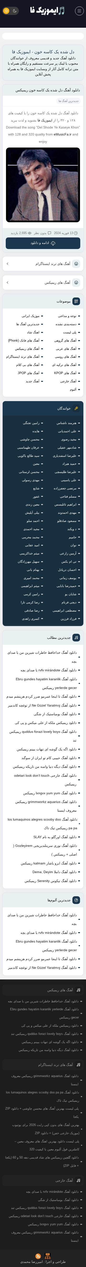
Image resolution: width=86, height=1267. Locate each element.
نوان (73, 545)
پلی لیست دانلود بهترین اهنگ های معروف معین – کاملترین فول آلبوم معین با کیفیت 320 (47, 1145)
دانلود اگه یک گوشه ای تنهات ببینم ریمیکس (46, 749)
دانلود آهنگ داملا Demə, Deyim (54, 872)
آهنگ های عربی (66, 348)
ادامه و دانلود (40, 243)
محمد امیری (31, 578)
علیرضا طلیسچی (65, 472)
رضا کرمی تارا (30, 602)
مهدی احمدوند (67, 512)
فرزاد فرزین (68, 618)
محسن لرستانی (29, 472)
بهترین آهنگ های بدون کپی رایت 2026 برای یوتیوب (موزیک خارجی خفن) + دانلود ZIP (45, 1129)
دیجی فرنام (69, 602)
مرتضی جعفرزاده (65, 488)
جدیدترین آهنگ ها (27, 324)
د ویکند (71, 529)
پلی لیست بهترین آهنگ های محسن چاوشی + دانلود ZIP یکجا (42, 1113)
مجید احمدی (31, 529)
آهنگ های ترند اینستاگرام (53, 264)
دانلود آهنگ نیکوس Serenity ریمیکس (50, 881)
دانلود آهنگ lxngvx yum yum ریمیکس (49, 793)
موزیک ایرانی (30, 316)
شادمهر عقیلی (67, 447)
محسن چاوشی (29, 439)
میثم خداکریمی (29, 553)
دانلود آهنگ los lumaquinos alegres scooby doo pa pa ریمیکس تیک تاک (42, 823)
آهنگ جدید (32, 381)
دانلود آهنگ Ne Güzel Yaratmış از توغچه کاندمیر (42, 705)
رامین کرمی (31, 594)
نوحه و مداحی (67, 316)
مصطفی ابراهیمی (64, 610)
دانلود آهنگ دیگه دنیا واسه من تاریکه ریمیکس (44, 766)
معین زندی (32, 504)
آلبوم (73, 389)
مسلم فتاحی (68, 496)
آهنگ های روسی (65, 356)
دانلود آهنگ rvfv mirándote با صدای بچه (48, 670)
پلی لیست (69, 332)
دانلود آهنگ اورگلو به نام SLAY (54, 837)
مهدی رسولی (30, 480)
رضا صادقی (31, 610)
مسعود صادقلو (66, 521)
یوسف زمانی (67, 578)
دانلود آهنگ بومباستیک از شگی (55, 714)
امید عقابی (32, 545)
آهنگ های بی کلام (27, 365)
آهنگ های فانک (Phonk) (23, 340)
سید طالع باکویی (28, 456)
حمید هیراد (69, 463)
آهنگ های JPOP (28, 373)
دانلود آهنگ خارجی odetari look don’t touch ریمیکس (45, 780)
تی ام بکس (68, 561)
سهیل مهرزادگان (28, 561)
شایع (36, 488)
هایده (35, 431)
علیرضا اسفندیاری (64, 456)
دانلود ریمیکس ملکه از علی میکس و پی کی (45, 723)
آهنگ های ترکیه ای (64, 365)
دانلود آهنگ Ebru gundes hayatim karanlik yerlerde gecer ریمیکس (46, 683)
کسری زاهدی (30, 618)
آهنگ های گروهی (65, 340)
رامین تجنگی (31, 423)
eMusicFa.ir (62, 134)
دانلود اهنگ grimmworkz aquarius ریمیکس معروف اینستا (46, 806)
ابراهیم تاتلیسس (65, 504)
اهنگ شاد (33, 332)
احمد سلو (33, 521)
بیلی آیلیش (32, 512)
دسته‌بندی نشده (66, 324)
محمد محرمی (30, 537)
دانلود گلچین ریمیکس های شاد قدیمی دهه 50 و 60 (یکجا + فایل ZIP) (42, 1161)
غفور (36, 496)
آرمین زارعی (68, 553)
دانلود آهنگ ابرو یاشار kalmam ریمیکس (48, 863)
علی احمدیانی (67, 431)
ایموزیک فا (45, 120)
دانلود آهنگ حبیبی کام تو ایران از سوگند (49, 758)
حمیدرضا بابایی (66, 586)
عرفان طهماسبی (28, 447)
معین (36, 463)
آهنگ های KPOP (65, 373)
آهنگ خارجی (68, 381)
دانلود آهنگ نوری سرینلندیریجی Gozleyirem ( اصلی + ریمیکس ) (45, 850)
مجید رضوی (68, 439)
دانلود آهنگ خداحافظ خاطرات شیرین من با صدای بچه (42, 657)
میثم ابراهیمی (30, 586)
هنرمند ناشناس (66, 423)
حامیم (72, 537)
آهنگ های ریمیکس (57, 282)
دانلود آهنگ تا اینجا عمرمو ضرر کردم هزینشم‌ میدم (41, 696)
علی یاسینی (68, 480)
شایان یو (70, 594)
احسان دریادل (67, 570)
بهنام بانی (33, 570)
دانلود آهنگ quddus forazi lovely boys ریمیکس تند (42, 736)
